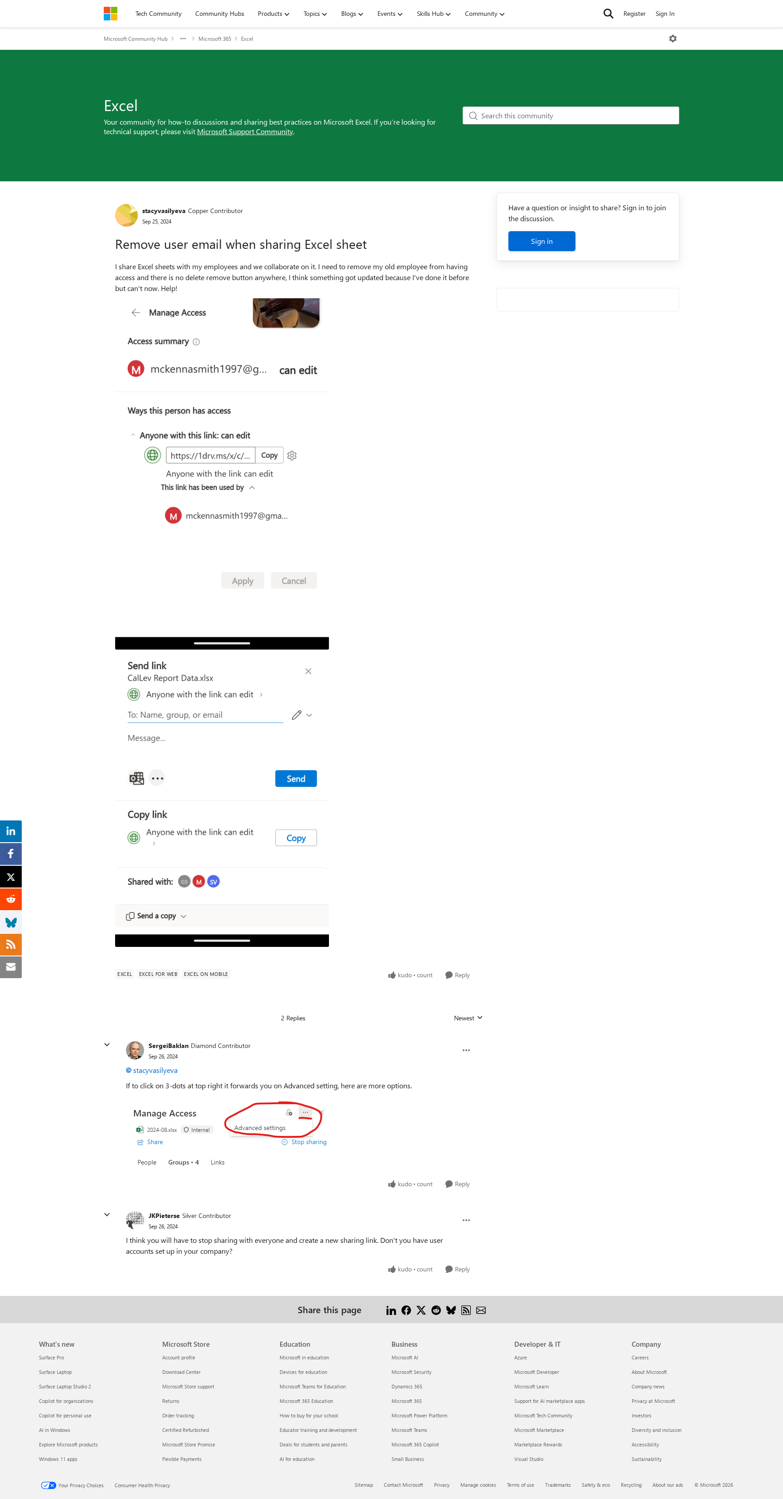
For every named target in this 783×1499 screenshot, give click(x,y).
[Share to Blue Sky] (451, 1309)
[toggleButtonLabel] (673, 38)
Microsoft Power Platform (419, 1415)
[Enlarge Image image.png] (231, 1133)
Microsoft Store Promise (188, 1444)
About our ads (667, 1484)
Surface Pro (51, 1357)
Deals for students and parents (314, 1444)
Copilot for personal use (65, 1415)
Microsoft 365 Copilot (415, 1444)
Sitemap (364, 1484)
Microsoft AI (405, 1357)
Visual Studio (528, 1458)
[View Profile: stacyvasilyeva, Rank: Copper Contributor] (126, 215)
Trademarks (558, 1484)
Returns (170, 1400)
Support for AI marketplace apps (549, 1400)
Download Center (181, 1371)
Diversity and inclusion (657, 1429)
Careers (640, 1357)
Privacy (442, 1484)
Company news (648, 1386)
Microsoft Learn (531, 1386)
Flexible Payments (182, 1458)
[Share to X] (421, 1309)
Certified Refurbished (185, 1429)
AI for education (297, 1458)
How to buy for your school (309, 1415)
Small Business (408, 1458)
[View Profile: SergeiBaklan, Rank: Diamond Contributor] (135, 1050)
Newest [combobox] (468, 1018)
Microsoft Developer (536, 1371)
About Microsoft (649, 1371)
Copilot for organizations (66, 1400)
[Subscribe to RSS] (466, 1309)
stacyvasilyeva (164, 210)
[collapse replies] (107, 1044)
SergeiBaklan (168, 1045)
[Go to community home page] (110, 13)
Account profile (178, 1357)
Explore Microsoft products (68, 1444)
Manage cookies (478, 1484)
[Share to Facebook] (406, 1309)
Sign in (542, 241)
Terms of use (520, 1484)
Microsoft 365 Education (306, 1400)
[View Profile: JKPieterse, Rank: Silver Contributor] (135, 1220)
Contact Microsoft (403, 1484)
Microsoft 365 (214, 38)
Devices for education (303, 1371)
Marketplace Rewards (538, 1444)
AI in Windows (54, 1429)
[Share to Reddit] (436, 1309)
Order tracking (178, 1415)
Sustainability (647, 1458)
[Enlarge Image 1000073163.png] (222, 474)
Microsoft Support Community (245, 131)
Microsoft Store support (188, 1386)
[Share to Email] (481, 1309)
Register (635, 13)
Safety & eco (596, 1484)
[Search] (608, 13)
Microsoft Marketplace (539, 1429)
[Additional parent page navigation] (183, 38)
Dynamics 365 (407, 1386)
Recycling (631, 1484)
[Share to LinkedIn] (391, 1309)
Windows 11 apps (58, 1458)
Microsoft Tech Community (543, 1415)
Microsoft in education (304, 1357)
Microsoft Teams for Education (313, 1386)
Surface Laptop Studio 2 (65, 1386)
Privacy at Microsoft (653, 1400)
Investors (642, 1415)
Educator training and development (318, 1429)
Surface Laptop (55, 1371)
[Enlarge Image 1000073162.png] (222, 800)
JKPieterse (164, 1215)
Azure (520, 1357)
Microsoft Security (411, 1371)
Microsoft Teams (409, 1429)
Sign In (665, 13)
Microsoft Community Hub (136, 38)
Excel (247, 38)
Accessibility (645, 1444)
